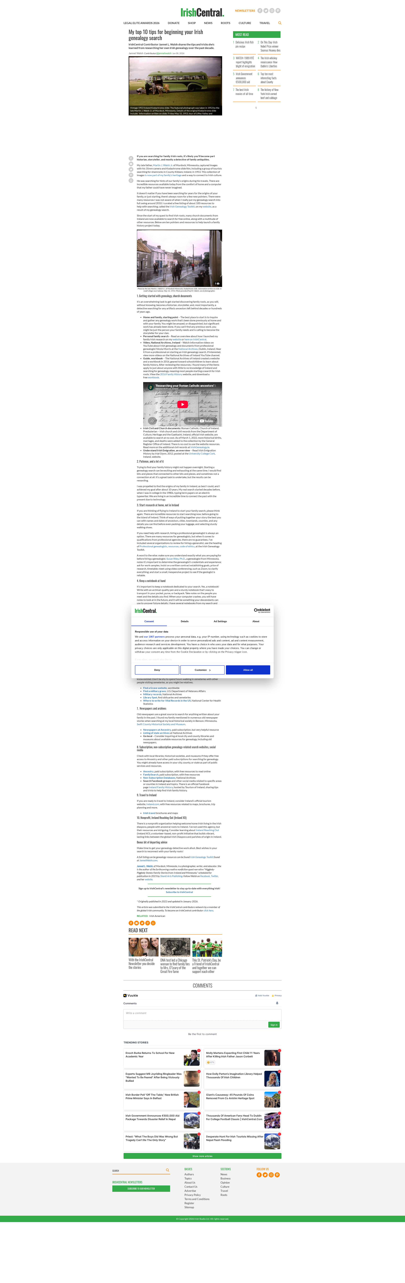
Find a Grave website (155, 687)
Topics (188, 1178)
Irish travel (149, 812)
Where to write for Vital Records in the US (167, 700)
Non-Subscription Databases (159, 777)
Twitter (214, 875)
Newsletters (245, 10)
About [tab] (255, 621)
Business (226, 1178)
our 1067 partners (154, 636)
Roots (224, 1195)
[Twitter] (265, 10)
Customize (201, 670)
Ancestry (148, 771)
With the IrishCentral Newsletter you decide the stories (142, 963)
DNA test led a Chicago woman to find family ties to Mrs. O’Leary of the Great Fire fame (175, 965)
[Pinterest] (277, 10)
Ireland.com (152, 804)
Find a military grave (154, 690)
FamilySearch (151, 774)
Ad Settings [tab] (220, 621)
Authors (189, 1174)
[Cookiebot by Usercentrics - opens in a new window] (256, 610)
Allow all (248, 670)
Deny (157, 670)
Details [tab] (185, 621)
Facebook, (205, 875)
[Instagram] (271, 10)
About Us (189, 1182)
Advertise (190, 1190)
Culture (225, 1186)
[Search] (279, 23)
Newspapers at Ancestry (157, 729)
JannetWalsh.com (148, 860)
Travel (224, 1190)
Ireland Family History (161, 787)
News (224, 1174)
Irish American (157, 915)
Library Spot (150, 697)
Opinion (225, 1182)
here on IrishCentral (195, 339)
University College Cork (202, 453)
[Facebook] (259, 10)
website (207, 206)
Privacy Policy (192, 1195)
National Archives (188, 348)
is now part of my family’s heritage (163, 175)
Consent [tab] (149, 621)
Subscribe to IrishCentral (179, 892)
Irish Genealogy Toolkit (182, 206)
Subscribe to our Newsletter (141, 1188)
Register (189, 1203)
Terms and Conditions (196, 1199)
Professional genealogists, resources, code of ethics (167, 546)
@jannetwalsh (163, 53)
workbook (153, 377)
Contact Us (190, 1186)
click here (208, 910)
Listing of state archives (156, 732)
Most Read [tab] (242, 34)
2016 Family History (171, 374)
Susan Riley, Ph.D (175, 558)
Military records (152, 694)
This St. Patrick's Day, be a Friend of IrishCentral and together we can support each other (206, 965)
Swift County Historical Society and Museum (161, 724)
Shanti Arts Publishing (171, 875)
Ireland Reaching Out (207, 830)
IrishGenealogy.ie (199, 447)
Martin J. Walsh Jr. (163, 165)
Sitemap (189, 1207)
